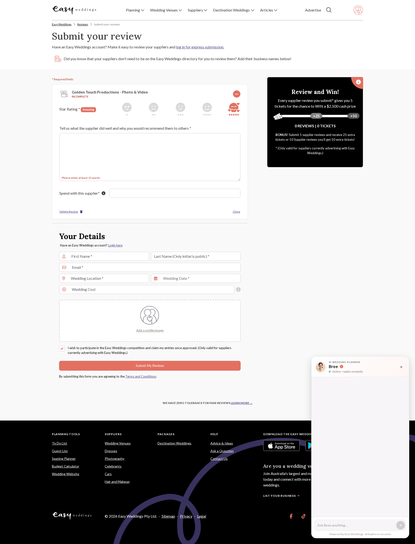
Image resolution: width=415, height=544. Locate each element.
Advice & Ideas (221, 443)
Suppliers (113, 434)
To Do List (59, 443)
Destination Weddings (174, 443)
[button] (135, 10)
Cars (108, 474)
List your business (279, 495)
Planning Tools (66, 434)
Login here (115, 245)
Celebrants (113, 466)
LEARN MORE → (242, 403)
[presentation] (150, 330)
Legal (201, 516)
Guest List (60, 451)
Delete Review (69, 211)
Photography (114, 458)
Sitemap (168, 516)
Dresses (111, 451)
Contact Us (219, 458)
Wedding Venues (118, 443)
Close (236, 211)
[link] (291, 516)
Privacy (186, 516)
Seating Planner (64, 458)
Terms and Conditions (140, 376)
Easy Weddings (62, 24)
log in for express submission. (200, 47)
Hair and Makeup (117, 482)
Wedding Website (65, 474)
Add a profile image (150, 330)
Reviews (82, 24)
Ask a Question (222, 451)
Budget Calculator (65, 466)
